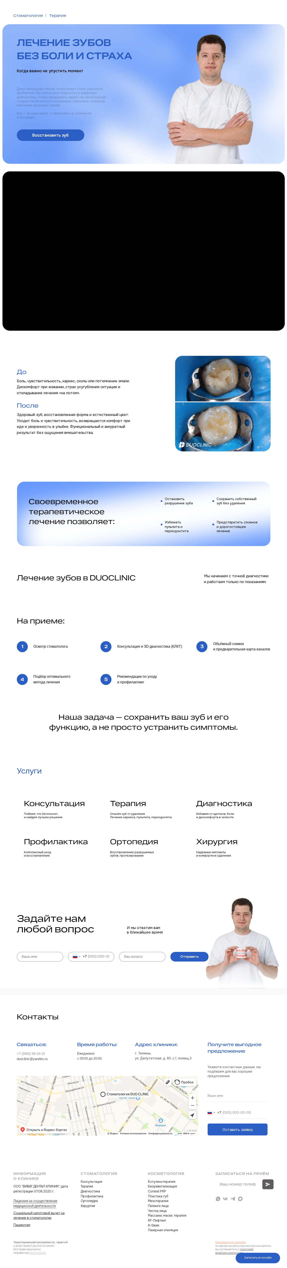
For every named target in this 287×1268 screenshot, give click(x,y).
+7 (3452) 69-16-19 (31, 1054)
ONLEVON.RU (38, 1253)
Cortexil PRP (157, 1191)
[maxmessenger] (240, 1199)
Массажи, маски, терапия (167, 1215)
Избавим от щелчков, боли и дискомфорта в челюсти (215, 815)
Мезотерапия (158, 1201)
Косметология (166, 1174)
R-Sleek (153, 1225)
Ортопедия (134, 841)
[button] (50, 135)
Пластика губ (158, 1196)
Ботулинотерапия (161, 1182)
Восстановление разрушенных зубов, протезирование (132, 853)
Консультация (54, 803)
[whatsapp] (218, 1199)
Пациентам (21, 1225)
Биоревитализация (162, 1186)
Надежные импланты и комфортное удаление (213, 853)
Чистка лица (157, 1211)
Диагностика (224, 803)
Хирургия (217, 841)
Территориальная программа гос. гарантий (40, 1242)
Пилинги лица (158, 1206)
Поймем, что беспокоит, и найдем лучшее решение (43, 815)
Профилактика (56, 841)
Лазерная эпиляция (163, 1230)
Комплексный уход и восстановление (37, 853)
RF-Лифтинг (157, 1220)
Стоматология (28, 15)
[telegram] (233, 1199)
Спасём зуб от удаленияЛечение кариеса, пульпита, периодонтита (141, 815)
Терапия (57, 15)
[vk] (225, 1199)
